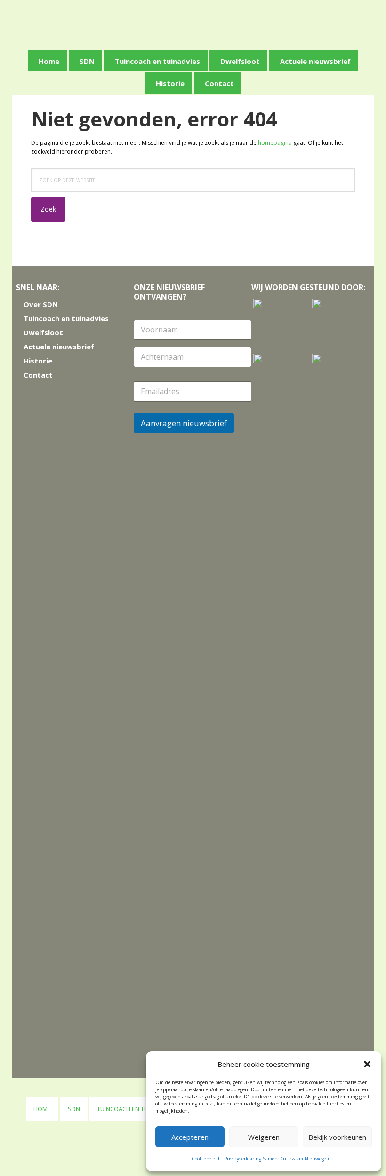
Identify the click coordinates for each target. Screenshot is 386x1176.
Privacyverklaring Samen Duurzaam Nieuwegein (277, 1158)
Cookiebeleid (205, 1158)
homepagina (275, 143)
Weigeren (264, 1137)
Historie (38, 360)
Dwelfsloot (43, 332)
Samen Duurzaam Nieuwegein (196, 23)
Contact (38, 374)
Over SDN (41, 304)
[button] (367, 1064)
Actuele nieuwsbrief (59, 346)
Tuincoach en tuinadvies (66, 318)
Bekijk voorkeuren (337, 1137)
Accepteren (190, 1137)
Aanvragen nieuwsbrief (184, 423)
